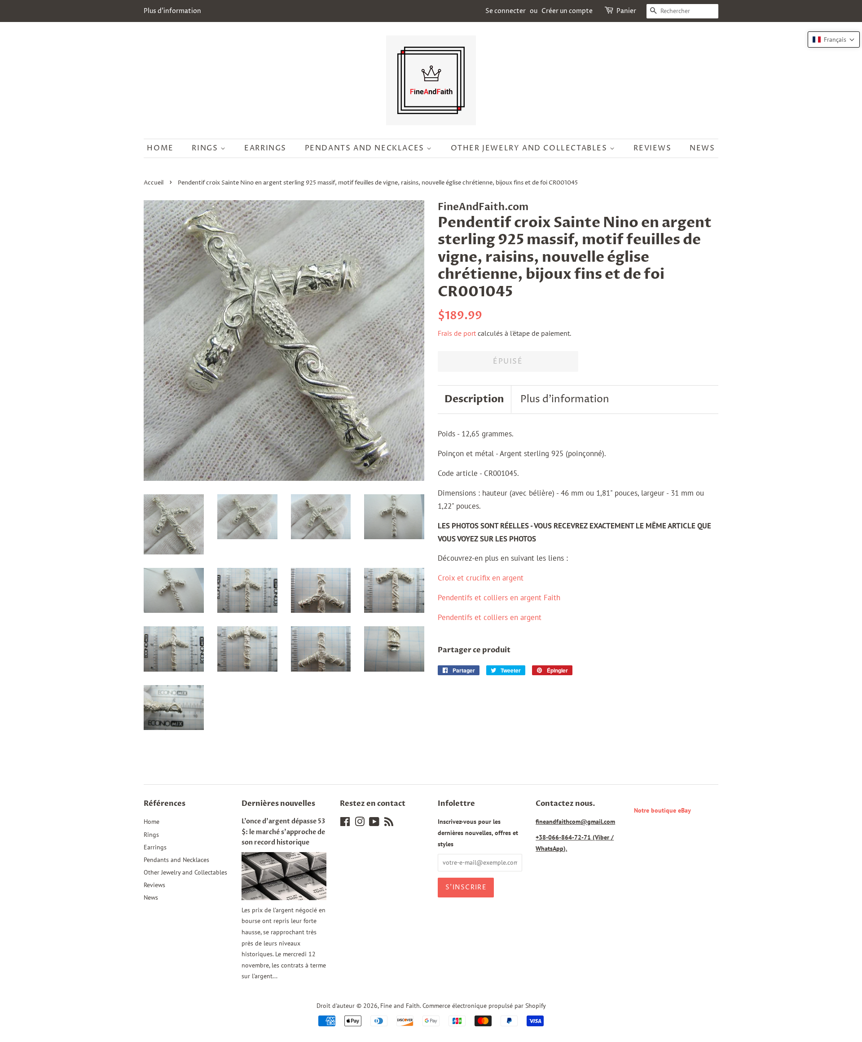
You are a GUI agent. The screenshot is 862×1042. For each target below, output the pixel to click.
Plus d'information (172, 11)
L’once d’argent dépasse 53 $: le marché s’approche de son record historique (283, 831)
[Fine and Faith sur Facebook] (345, 823)
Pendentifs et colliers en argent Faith (499, 597)
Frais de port (457, 333)
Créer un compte (567, 11)
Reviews (652, 148)
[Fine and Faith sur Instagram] (360, 823)
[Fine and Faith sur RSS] (389, 823)
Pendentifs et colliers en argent (489, 617)
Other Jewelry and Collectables (530, 148)
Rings (206, 148)
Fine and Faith (400, 1005)
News (702, 148)
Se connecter (505, 11)
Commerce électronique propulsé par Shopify (484, 1005)
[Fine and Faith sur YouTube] (374, 823)
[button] (833, 39)
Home (160, 148)
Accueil (153, 183)
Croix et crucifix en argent (480, 578)
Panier (626, 11)
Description (474, 399)
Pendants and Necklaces (366, 148)
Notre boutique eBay (662, 810)
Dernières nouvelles (278, 804)
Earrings (265, 148)
